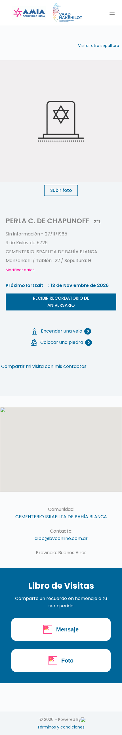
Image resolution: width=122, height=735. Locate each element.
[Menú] (112, 12)
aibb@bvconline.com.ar (61, 538)
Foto (67, 660)
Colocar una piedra (65, 342)
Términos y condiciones (61, 727)
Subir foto (61, 190)
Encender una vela (65, 331)
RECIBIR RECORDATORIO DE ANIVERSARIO (61, 301)
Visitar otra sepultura (98, 45)
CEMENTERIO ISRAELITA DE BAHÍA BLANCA (61, 516)
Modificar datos (20, 270)
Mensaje (67, 629)
